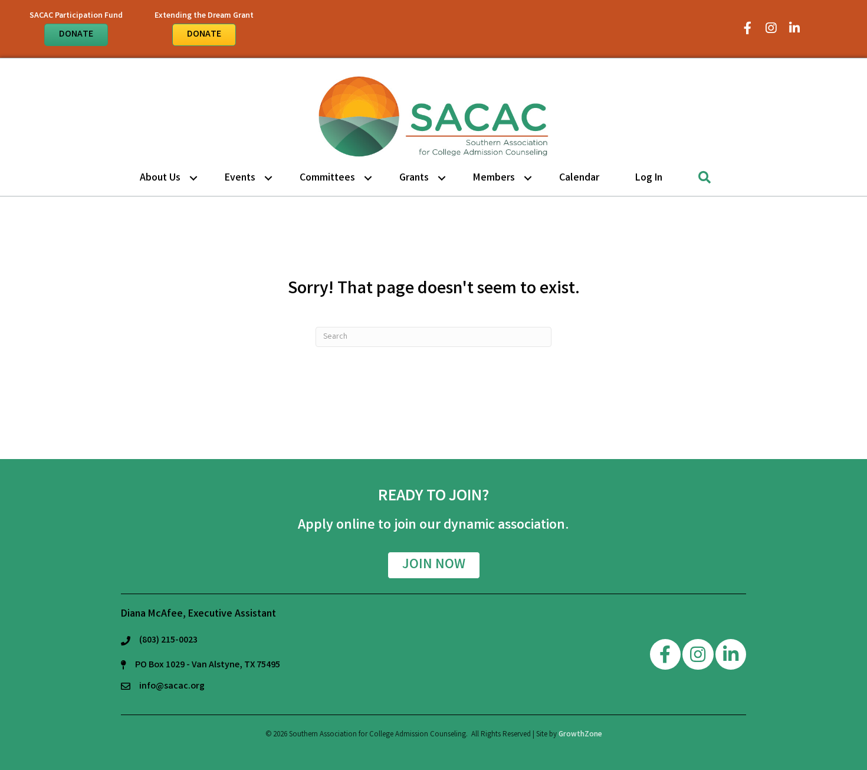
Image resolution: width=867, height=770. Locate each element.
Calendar (579, 178)
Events (240, 178)
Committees (327, 178)
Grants (414, 178)
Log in (648, 178)
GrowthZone (580, 734)
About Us (160, 178)
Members (494, 178)
